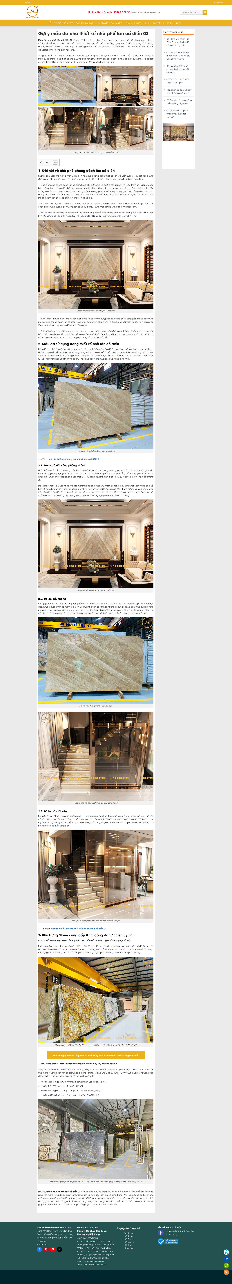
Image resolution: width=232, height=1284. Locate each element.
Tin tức (178, 23)
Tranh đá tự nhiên (133, 23)
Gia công (128, 1248)
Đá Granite (103, 23)
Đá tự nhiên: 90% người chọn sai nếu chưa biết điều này (177, 69)
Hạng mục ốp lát (152, 23)
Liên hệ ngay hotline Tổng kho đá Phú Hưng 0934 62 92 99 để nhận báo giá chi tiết (95, 1055)
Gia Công (167, 23)
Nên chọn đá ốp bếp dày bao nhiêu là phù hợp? (178, 91)
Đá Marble (90, 23)
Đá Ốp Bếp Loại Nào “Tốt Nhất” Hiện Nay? (178, 81)
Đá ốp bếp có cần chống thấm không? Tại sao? (179, 102)
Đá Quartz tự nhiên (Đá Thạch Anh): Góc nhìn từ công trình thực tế (178, 55)
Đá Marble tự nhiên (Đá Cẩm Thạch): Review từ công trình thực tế (177, 42)
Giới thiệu (28, 2)
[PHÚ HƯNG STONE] (49, 12)
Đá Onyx (80, 23)
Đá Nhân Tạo (116, 23)
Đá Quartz (68, 23)
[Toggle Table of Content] (54, 162)
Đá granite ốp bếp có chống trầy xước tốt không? (177, 113)
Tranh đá (128, 1233)
